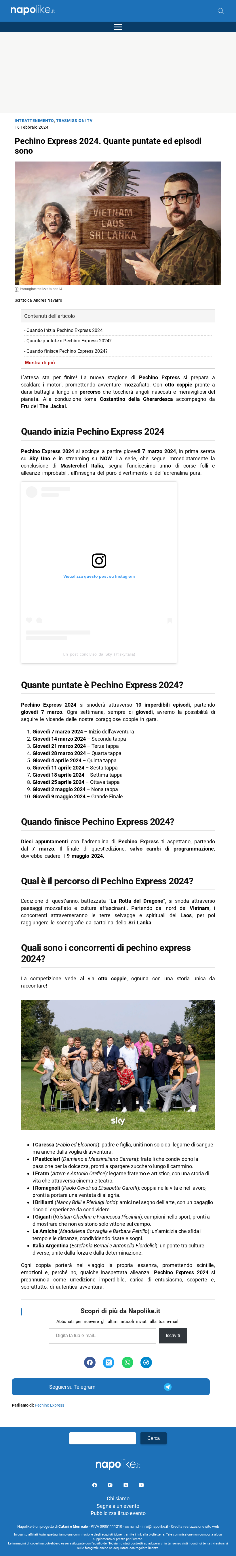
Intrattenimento (34, 120)
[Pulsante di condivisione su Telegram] (146, 1362)
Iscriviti (173, 1335)
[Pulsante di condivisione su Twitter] (108, 1362)
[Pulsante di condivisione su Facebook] (90, 1362)
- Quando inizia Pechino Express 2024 (63, 330)
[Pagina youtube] (141, 1486)
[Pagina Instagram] (111, 1486)
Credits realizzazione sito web (195, 1526)
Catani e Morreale (73, 1526)
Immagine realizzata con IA (41, 289)
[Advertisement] (118, 72)
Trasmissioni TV (74, 120)
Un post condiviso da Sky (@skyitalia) (99, 654)
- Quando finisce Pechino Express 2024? (66, 351)
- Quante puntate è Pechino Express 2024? (68, 341)
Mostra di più (40, 362)
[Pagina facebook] (95, 1486)
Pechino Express (49, 1405)
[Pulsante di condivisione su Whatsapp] (127, 1362)
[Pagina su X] (126, 1486)
